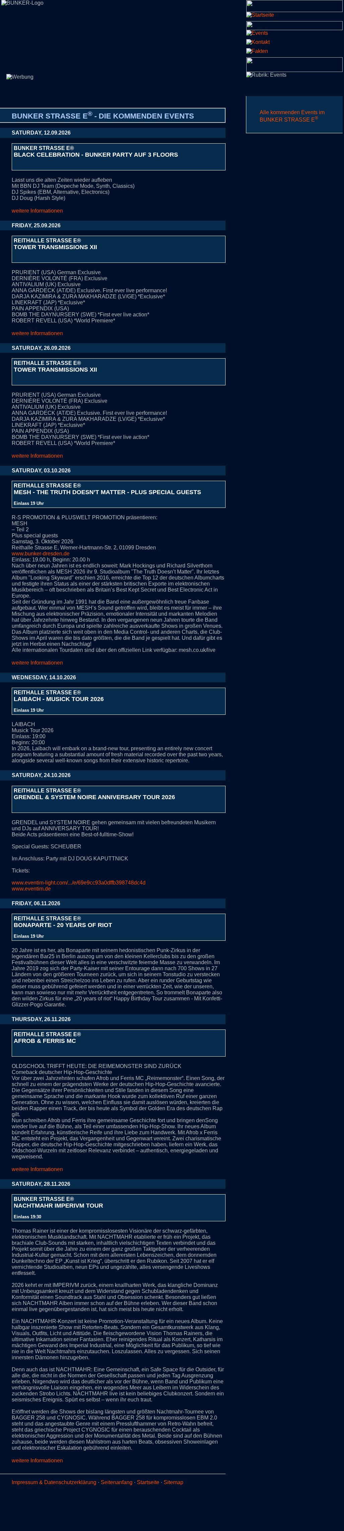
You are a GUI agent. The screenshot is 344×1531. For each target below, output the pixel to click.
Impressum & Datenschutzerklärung (54, 1482)
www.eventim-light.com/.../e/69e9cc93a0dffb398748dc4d (79, 883)
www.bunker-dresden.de (41, 553)
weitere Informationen (37, 211)
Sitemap (173, 1482)
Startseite (148, 1482)
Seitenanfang (117, 1482)
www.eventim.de (31, 889)
